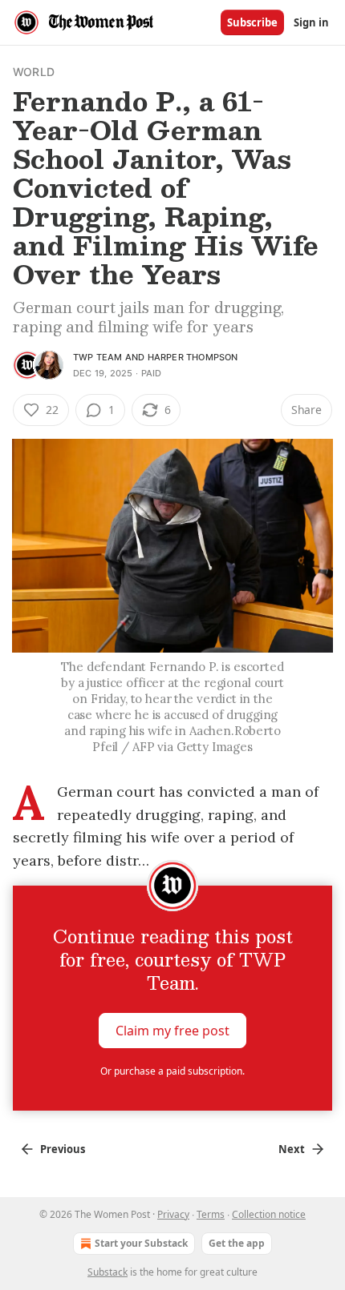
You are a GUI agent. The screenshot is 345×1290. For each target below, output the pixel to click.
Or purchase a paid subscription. (172, 1071)
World (34, 71)
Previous (62, 1149)
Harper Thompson (193, 357)
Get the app (237, 1243)
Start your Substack (141, 1243)
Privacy (173, 1214)
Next (291, 1149)
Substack (107, 1272)
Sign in (311, 22)
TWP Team (98, 357)
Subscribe (252, 22)
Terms (211, 1214)
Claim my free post (172, 1030)
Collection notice (269, 1214)
